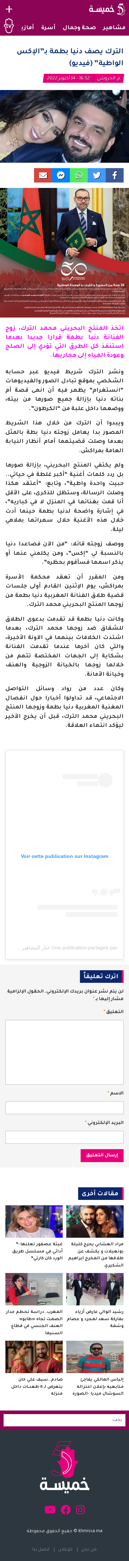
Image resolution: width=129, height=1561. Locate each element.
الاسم (116, 1093)
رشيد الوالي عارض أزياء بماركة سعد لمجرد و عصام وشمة (95, 1319)
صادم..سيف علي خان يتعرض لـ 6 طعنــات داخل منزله (37, 1387)
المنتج (98, 328)
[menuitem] (114, 28)
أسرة (48, 28)
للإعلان (65, 1549)
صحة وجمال (79, 28)
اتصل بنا (40, 1549)
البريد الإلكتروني (104, 1123)
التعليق (114, 1012)
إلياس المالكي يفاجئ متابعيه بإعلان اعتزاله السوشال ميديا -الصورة (98, 1387)
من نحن (89, 1549)
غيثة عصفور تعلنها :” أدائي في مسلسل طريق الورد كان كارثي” (37, 1251)
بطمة (74, 337)
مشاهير (114, 28)
